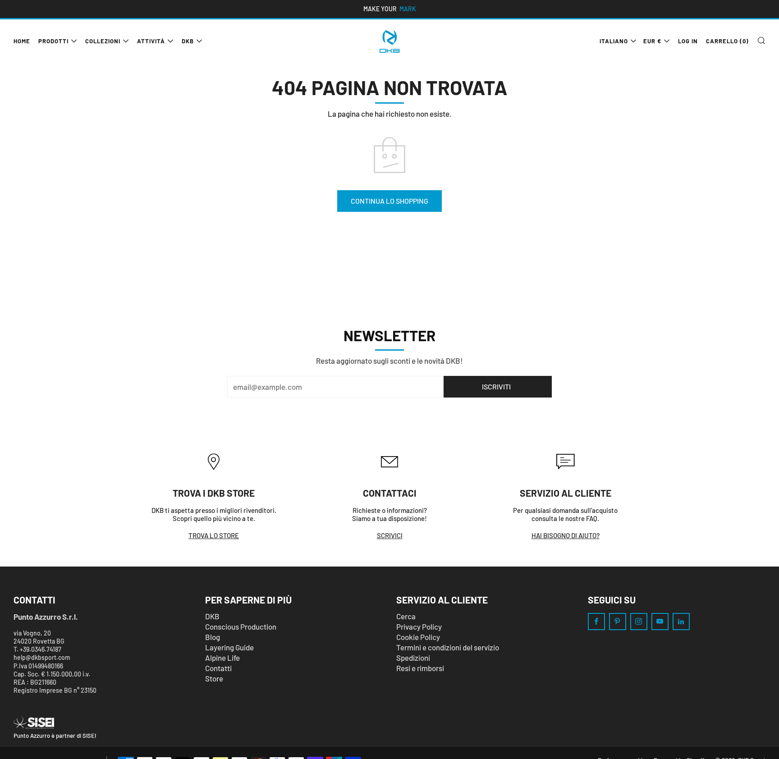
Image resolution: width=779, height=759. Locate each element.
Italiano (614, 41)
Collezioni (102, 41)
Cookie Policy (418, 636)
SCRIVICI (390, 535)
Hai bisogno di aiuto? (566, 535)
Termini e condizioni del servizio (447, 647)
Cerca (406, 616)
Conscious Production (240, 626)
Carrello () (727, 41)
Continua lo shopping (389, 201)
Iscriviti (496, 386)
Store (214, 678)
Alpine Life (222, 657)
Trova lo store (213, 535)
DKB (188, 41)
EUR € (652, 41)
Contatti (218, 667)
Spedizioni (413, 657)
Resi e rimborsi (420, 667)
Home (22, 41)
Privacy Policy (419, 626)
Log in (688, 41)
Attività (151, 41)
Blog (212, 636)
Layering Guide (229, 647)
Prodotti (53, 41)
